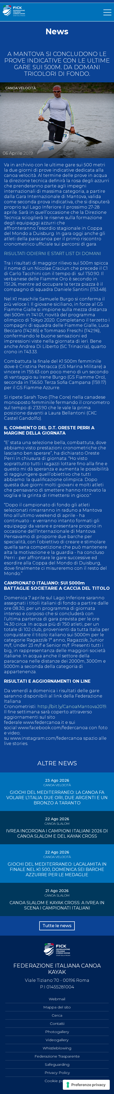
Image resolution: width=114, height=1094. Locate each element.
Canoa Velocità (20, 88)
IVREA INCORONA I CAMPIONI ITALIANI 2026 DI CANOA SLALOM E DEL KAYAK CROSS (57, 833)
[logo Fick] (14, 14)
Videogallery (57, 1040)
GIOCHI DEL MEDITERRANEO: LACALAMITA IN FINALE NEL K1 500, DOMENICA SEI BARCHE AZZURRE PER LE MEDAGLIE (57, 869)
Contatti (57, 1023)
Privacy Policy (57, 1072)
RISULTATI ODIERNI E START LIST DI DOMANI (52, 253)
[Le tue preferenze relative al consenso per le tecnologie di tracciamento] (86, 1085)
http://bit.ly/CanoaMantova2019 (71, 706)
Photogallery (57, 1031)
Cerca (57, 1015)
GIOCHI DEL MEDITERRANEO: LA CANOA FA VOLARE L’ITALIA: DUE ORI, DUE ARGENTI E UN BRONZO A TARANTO (57, 797)
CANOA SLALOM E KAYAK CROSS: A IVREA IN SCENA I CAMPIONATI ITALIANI (57, 905)
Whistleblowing (57, 1048)
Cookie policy (57, 1080)
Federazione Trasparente (57, 1056)
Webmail (57, 999)
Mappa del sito (57, 1007)
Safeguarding (57, 1064)
